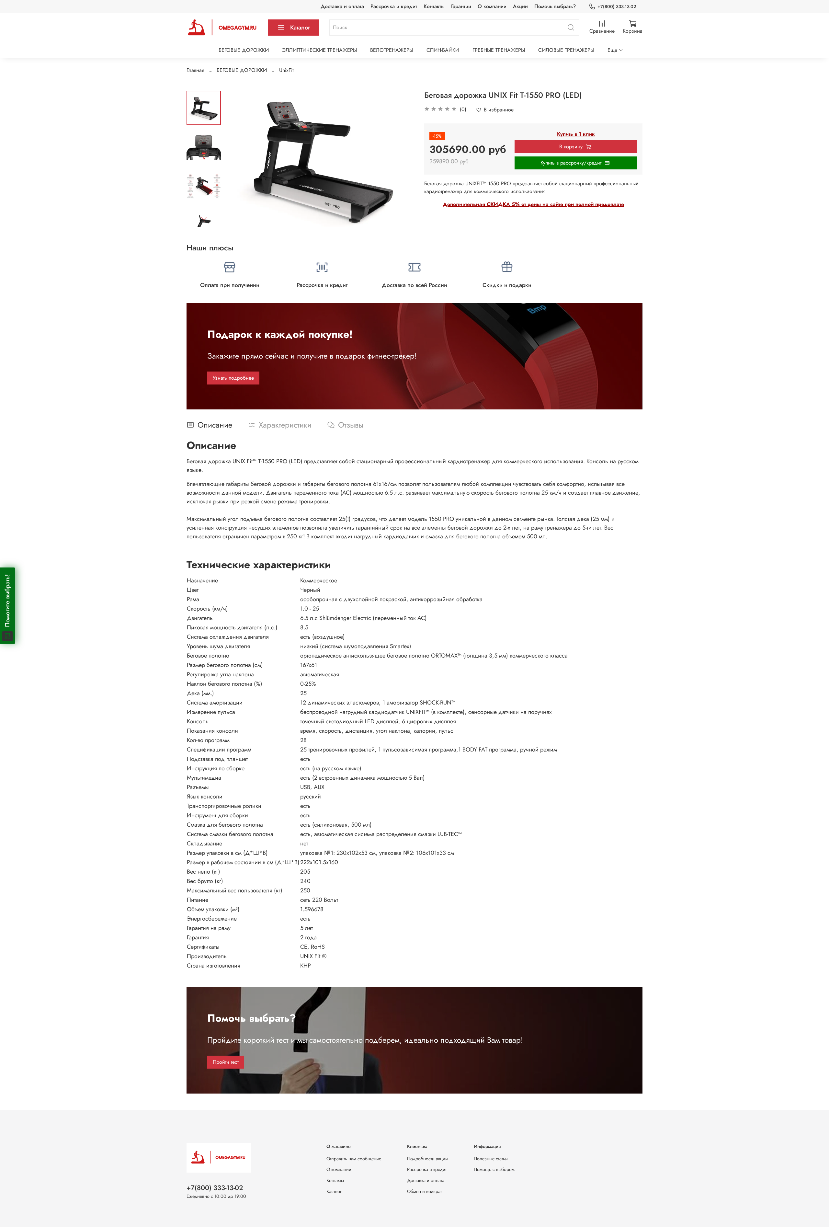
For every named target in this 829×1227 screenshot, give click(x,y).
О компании (492, 6)
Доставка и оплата (342, 6)
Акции (520, 6)
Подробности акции (427, 1158)
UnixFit (286, 70)
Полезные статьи (491, 1158)
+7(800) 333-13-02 (616, 6)
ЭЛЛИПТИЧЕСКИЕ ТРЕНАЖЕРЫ (319, 50)
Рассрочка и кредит (393, 6)
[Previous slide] (237, 158)
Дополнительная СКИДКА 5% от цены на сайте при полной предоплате (533, 204)
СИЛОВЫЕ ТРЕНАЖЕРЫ (566, 50)
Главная (195, 70)
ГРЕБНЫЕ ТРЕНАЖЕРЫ (498, 50)
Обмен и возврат (424, 1191)
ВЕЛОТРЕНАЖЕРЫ (391, 50)
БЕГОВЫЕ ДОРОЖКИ (244, 50)
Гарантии (461, 6)
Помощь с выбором (494, 1169)
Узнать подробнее (233, 378)
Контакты (434, 6)
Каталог (300, 27)
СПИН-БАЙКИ (442, 50)
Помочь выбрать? (555, 6)
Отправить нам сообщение (353, 1158)
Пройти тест (226, 1062)
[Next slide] (203, 218)
